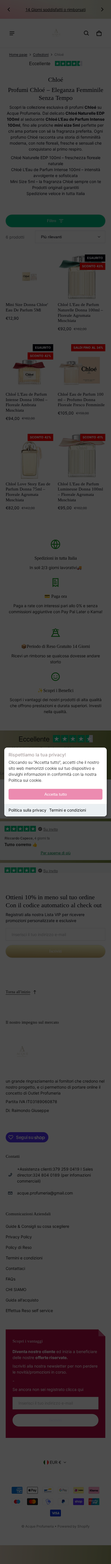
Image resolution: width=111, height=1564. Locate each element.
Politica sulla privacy (27, 810)
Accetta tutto (55, 794)
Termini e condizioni (67, 810)
